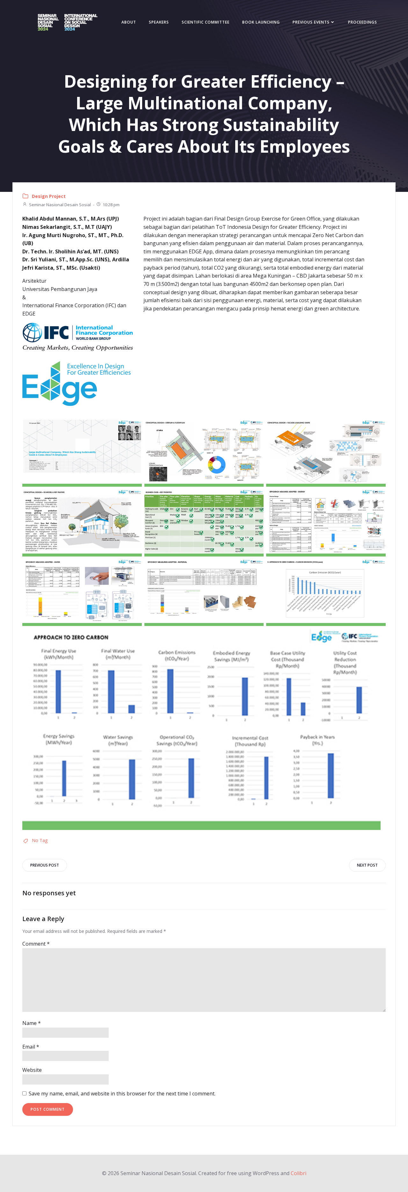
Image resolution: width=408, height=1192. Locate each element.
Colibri (298, 1173)
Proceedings (362, 22)
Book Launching (261, 22)
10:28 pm (111, 204)
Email (30, 1046)
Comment (36, 943)
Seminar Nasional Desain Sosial (60, 204)
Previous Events (311, 22)
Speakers (159, 22)
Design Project (49, 196)
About (128, 22)
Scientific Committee (205, 22)
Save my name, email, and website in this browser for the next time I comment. (122, 1093)
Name (31, 1023)
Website (32, 1069)
